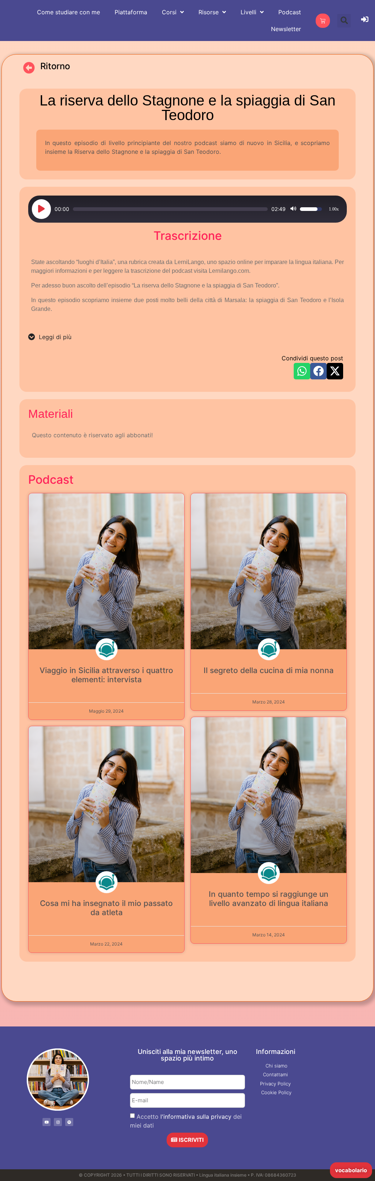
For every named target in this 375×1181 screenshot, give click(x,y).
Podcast (289, 12)
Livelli (248, 12)
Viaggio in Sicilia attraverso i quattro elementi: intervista (106, 675)
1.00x (334, 209)
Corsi (169, 12)
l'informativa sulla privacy (195, 1116)
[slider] (170, 209)
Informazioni (275, 1051)
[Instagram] (58, 1122)
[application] (187, 209)
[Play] (41, 209)
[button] (344, 20)
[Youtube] (46, 1122)
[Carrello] (323, 21)
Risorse (208, 12)
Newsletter (286, 29)
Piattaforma (131, 12)
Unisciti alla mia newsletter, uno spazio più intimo (187, 1055)
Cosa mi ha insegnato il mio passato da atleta (106, 908)
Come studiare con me (68, 12)
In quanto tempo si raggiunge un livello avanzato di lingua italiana (268, 899)
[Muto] (293, 209)
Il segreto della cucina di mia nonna (269, 670)
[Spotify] (69, 1122)
